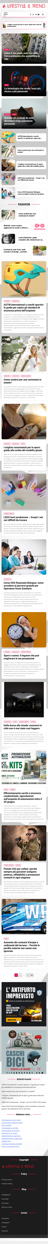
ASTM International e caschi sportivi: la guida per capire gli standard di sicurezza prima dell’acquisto (29, 137)
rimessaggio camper (10, 1128)
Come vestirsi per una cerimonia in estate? (31, 151)
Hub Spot (5, 1203)
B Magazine (6, 1195)
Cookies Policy (7, 1184)
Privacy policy (7, 1180)
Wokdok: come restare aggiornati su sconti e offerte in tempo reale (16, 227)
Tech (6, 49)
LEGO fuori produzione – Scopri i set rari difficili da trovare (25, 25)
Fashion (7, 114)
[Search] (43, 15)
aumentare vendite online (12, 1123)
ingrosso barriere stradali (12, 1144)
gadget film (6, 1141)
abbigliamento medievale (12, 1138)
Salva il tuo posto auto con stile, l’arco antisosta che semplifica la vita (22, 56)
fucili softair (6, 1125)
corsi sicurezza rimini (10, 1146)
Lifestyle (15, 301)
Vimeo (4, 1227)
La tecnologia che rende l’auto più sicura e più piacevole (22, 90)
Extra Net (5, 1199)
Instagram (5, 1223)
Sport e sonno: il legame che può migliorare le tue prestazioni (21, 657)
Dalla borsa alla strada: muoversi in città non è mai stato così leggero (23, 727)
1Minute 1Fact (7, 1207)
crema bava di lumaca (11, 1131)
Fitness (7, 301)
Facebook (5, 1218)
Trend (33, 721)
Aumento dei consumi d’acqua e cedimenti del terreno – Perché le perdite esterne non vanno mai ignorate (22, 946)
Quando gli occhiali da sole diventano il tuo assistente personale (18, 121)
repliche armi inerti (9, 1133)
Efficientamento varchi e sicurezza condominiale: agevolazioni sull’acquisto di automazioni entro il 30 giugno (23, 797)
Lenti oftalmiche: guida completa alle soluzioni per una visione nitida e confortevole (30, 239)
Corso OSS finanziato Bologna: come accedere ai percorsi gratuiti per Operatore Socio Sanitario (30, 193)
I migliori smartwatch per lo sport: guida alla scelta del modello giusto (31, 165)
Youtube (5, 1231)
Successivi (31, 975)
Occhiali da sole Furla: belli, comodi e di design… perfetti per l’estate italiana (15, 251)
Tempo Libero (25, 376)
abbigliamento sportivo (11, 1136)
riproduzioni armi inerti (11, 1120)
